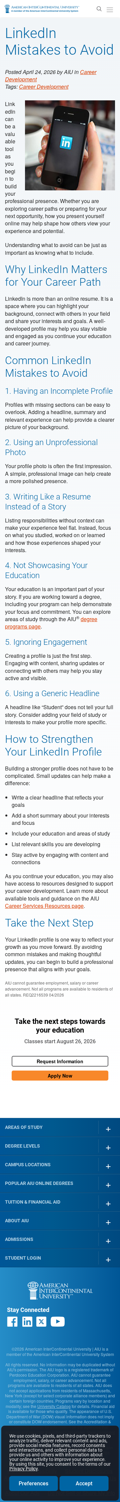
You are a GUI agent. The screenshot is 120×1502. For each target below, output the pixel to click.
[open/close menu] (110, 9)
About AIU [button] (17, 1220)
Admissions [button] (19, 1239)
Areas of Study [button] (24, 1127)
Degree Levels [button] (22, 1146)
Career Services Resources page (44, 906)
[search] (99, 8)
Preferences (33, 1483)
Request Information (60, 1061)
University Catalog (54, 1406)
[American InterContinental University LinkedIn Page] (27, 1322)
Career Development (43, 86)
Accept (84, 1483)
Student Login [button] (23, 1258)
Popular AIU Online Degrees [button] (39, 1183)
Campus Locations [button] (28, 1164)
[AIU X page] (41, 1322)
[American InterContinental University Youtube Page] (57, 1322)
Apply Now (60, 1075)
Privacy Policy (23, 1468)
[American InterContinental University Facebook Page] (12, 1322)
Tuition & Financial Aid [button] (32, 1202)
